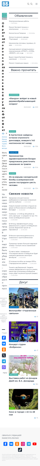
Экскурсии (14, 307)
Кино (12, 408)
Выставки (13, 374)
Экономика (14, 95)
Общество (13, 152)
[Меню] (36, 3)
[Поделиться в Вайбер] (4, 367)
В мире (12, 131)
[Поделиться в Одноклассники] (4, 349)
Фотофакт (6, 18)
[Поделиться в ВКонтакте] (4, 344)
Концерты (13, 341)
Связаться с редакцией (11, 435)
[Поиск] (31, 3)
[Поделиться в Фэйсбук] (4, 338)
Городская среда (7, 15)
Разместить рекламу (10, 438)
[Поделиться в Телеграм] (4, 361)
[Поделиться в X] (4, 355)
